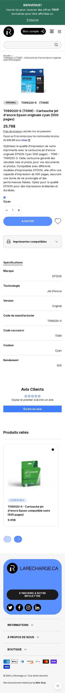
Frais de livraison (12, 131)
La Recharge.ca (18, 675)
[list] (32, 80)
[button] (51, 31)
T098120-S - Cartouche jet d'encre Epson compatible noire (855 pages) (29, 510)
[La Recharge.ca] (32, 564)
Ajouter (28, 221)
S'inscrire (32, 20)
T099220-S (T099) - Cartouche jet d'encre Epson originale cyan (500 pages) (32, 59)
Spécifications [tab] (13, 262)
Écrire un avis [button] (33, 409)
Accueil (6, 56)
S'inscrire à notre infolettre (32, 594)
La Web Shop (39, 682)
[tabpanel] (32, 318)
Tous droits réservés (37, 675)
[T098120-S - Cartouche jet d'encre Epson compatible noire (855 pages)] (31, 474)
